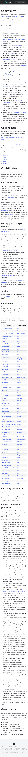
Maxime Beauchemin (8, 421)
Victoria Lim (5, 473)
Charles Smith (5, 349)
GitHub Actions (10, 297)
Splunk (19, 372)
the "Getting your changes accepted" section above (14, 591)
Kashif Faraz (5, 406)
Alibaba (19, 344)
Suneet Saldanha (6, 462)
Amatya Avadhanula (7, 336)
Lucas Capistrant (6, 416)
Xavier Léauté (5, 476)
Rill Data (5, 163)
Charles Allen (5, 346)
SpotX (19, 367)
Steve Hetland (6, 460)
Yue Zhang (5, 481)
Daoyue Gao (5, 364)
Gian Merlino (5, 385)
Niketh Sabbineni (6, 439)
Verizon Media (21, 333)
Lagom (19, 382)
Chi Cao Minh (5, 352)
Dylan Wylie (5, 367)
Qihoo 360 (20, 478)
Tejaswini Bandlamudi (8, 468)
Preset (19, 421)
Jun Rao (4, 398)
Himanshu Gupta (6, 387)
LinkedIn (19, 432)
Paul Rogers (5, 449)
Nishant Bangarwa (7, 442)
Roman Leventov (6, 455)
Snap (18, 346)
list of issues (10, 197)
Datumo (5, 157)
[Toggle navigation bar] (2, 2)
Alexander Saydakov (7, 333)
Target (19, 416)
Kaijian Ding (5, 401)
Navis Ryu (4, 436)
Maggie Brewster (6, 419)
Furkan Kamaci (6, 382)
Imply (4, 161)
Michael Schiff (6, 427)
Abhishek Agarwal (7, 328)
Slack (2, 16)
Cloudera (5, 155)
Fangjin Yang (5, 374)
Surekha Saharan (6, 465)
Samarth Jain (5, 457)
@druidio (23, 65)
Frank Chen (5, 380)
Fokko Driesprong (7, 377)
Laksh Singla (5, 411)
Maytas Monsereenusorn (9, 424)
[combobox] (20, 2)
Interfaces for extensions (10, 250)
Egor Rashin (5, 369)
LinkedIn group (21, 82)
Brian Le (4, 341)
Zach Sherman (6, 483)
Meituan (19, 364)
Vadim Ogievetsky (7, 470)
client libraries (10, 215)
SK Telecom (20, 436)
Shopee (19, 380)
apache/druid (17, 45)
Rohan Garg (5, 452)
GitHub (7, 16)
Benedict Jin (5, 344)
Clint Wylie (5, 354)
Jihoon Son (5, 390)
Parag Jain (4, 444)
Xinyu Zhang (5, 478)
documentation (5, 210)
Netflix (19, 424)
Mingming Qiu (6, 429)
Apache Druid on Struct (19, 112)
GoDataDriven (21, 377)
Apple (19, 339)
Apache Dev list (18, 16)
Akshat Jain (5, 331)
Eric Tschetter (5, 372)
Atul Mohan (5, 339)
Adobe (19, 427)
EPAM (19, 447)
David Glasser (5, 357)
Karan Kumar (5, 403)
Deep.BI (5, 159)
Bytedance (20, 429)
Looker (19, 395)
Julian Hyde (5, 395)
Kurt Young (5, 408)
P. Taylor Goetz (6, 447)
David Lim (4, 361)
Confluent (20, 398)
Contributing (10, 53)
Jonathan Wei (5, 393)
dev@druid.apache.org (9, 59)
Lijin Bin (4, 414)
